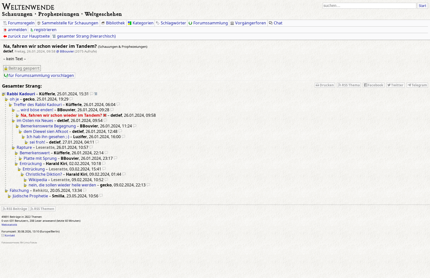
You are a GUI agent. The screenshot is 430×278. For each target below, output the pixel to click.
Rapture (24, 147)
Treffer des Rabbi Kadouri (38, 104)
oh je (14, 99)
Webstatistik (9, 224)
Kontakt (10, 235)
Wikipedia (38, 179)
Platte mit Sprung (40, 158)
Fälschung (19, 190)
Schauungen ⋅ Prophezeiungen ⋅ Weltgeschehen (62, 14)
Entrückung (31, 163)
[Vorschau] (91, 94)
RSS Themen (44, 209)
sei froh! (37, 142)
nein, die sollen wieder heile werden (62, 185)
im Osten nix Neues (35, 120)
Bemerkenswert (35, 153)
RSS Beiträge (16, 209)
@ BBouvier (65, 51)
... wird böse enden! (35, 109)
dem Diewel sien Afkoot (46, 131)
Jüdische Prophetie (30, 196)
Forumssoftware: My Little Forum (19, 242)
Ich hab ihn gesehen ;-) (48, 136)
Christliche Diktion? (44, 174)
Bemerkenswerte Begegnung (48, 126)
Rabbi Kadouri (21, 94)
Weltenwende (28, 6)
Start (422, 5)
